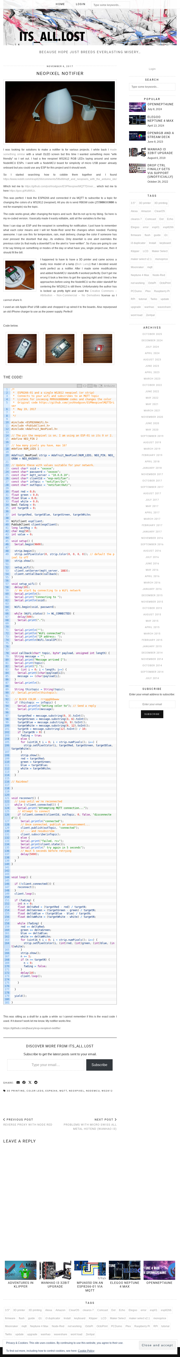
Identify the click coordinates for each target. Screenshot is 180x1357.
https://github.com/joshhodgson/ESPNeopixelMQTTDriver (59, 186)
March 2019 (152, 448)
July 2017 (152, 499)
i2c (166, 235)
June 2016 (152, 563)
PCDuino (136, 291)
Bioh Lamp (83, 264)
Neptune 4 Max (140, 275)
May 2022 (152, 397)
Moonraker (137, 267)
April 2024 (152, 353)
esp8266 (51, 1091)
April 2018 (152, 461)
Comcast (150, 219)
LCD (145, 251)
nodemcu (93, 1091)
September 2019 (152, 436)
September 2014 (152, 671)
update (165, 299)
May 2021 (152, 404)
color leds (35, 1091)
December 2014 (152, 652)
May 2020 (152, 429)
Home (60, 4)
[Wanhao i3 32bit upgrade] (137, 152)
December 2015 (152, 595)
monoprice (161, 259)
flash (147, 235)
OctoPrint (165, 283)
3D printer (145, 203)
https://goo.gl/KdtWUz (22, 190)
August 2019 (152, 442)
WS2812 (107, 1091)
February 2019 (152, 455)
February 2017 (152, 525)
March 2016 (152, 582)
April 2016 (152, 576)
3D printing (16, 1091)
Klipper (135, 251)
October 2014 (152, 665)
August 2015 (152, 614)
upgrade (136, 307)
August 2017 (152, 493)
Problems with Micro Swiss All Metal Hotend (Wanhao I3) (90, 1124)
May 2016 (152, 570)
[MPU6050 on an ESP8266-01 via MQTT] (90, 1270)
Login (81, 4)
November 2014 (152, 659)
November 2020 (152, 417)
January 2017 (152, 531)
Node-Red (159, 275)
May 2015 (152, 620)
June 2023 (152, 366)
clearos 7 (136, 219)
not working (138, 283)
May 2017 (152, 506)
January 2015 (152, 646)
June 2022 (152, 391)
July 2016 (152, 557)
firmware (136, 235)
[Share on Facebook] (24, 1083)
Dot (161, 219)
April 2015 (152, 627)
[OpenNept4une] (137, 107)
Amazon (146, 211)
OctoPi (152, 283)
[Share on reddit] (36, 1083)
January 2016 (152, 589)
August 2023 (152, 359)
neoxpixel (76, 1091)
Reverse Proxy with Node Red (27, 1122)
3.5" (133, 203)
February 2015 (152, 640)
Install (152, 243)
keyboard (165, 243)
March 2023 (152, 378)
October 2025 (152, 334)
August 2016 (152, 550)
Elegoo (135, 227)
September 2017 (152, 487)
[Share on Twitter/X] (30, 1083)
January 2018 (152, 468)
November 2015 (152, 601)
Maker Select (159, 251)
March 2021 (152, 410)
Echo (170, 219)
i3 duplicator (138, 243)
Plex (148, 291)
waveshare (164, 307)
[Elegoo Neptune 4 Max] (137, 120)
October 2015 (152, 608)
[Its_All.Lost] (90, 22)
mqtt (63, 1091)
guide (157, 235)
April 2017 (152, 512)
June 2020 (152, 423)
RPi (133, 299)
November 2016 (152, 538)
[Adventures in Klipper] (20, 1270)
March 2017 (152, 519)
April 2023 (152, 372)
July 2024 (152, 346)
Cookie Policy (86, 1350)
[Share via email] (18, 1083)
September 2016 (152, 544)
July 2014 (152, 678)
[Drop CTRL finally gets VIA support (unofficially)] (137, 168)
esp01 (156, 227)
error (146, 227)
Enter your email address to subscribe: (152, 694)
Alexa (134, 211)
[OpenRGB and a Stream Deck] (137, 136)
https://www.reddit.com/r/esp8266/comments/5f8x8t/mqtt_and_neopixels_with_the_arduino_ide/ (60, 179)
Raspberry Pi (162, 291)
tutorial (143, 299)
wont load (136, 315)
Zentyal (150, 315)
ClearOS (160, 211)
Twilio (153, 299)
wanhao (149, 307)
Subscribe (99, 1065)
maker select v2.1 (141, 259)
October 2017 (152, 480)
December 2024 (152, 340)
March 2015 (152, 633)
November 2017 (152, 474)
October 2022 (152, 385)
